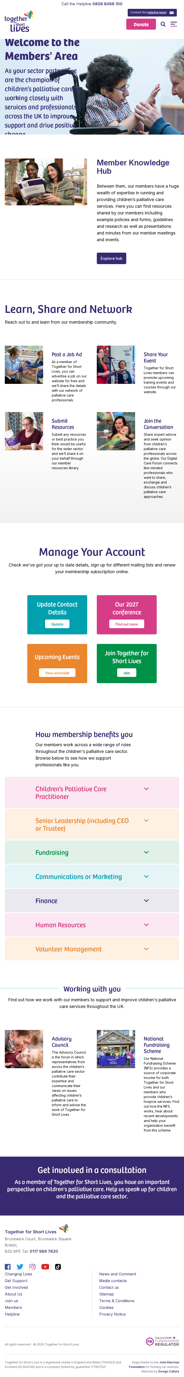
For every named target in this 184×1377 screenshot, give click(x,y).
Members (13, 1307)
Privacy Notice (112, 1314)
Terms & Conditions (116, 1300)
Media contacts (113, 1280)
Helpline (12, 1314)
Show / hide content (92, 792)
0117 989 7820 (44, 1251)
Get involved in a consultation (92, 1169)
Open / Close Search (163, 24)
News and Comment (117, 1274)
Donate (141, 24)
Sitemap (106, 1294)
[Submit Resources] (46, 443)
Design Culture (168, 1371)
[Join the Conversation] (138, 458)
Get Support (16, 1280)
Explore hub (111, 258)
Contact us (109, 1287)
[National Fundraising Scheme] (138, 1084)
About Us (13, 1294)
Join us (11, 1300)
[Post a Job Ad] (46, 376)
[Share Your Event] (138, 372)
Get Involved (16, 1287)
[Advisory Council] (46, 1076)
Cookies (106, 1307)
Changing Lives (18, 1274)
